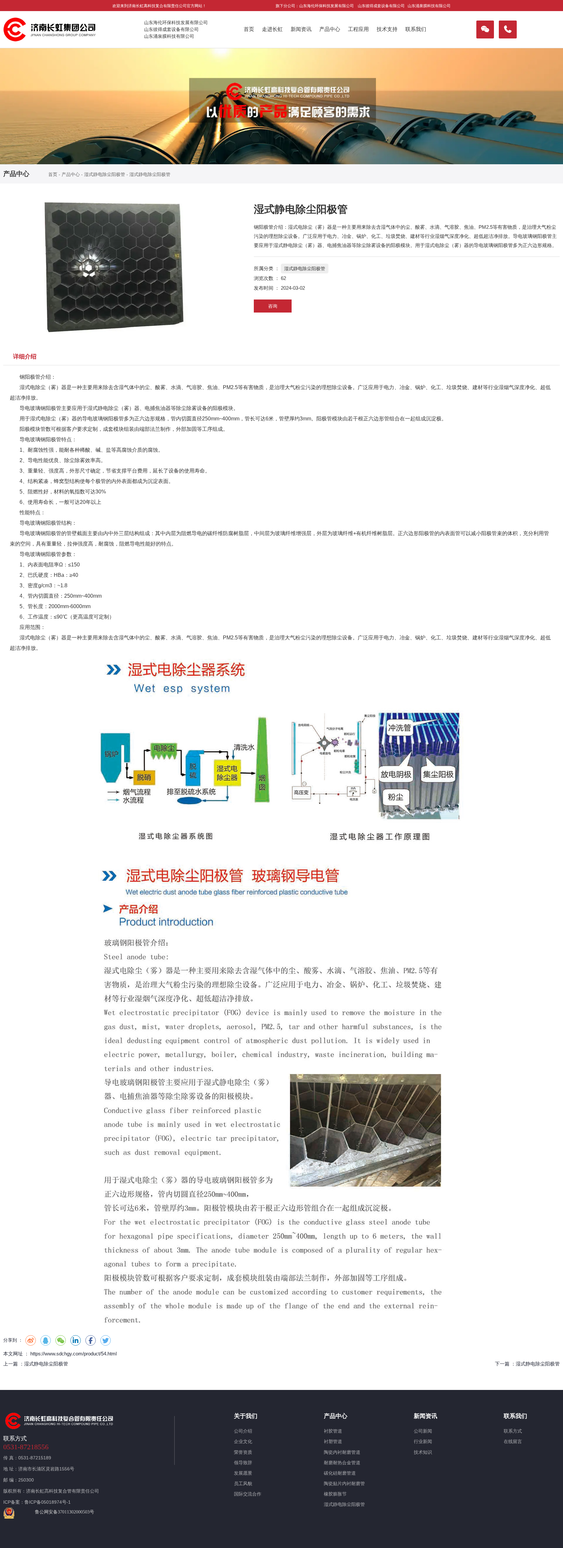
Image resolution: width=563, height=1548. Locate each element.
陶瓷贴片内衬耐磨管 (344, 1483)
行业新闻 (423, 1441)
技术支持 (387, 29)
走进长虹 (272, 29)
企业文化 (243, 1441)
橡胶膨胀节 (335, 1494)
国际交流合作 (247, 1494)
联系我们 (415, 29)
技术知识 (423, 1452)
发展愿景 (243, 1473)
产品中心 (329, 29)
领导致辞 (243, 1462)
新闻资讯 (301, 29)
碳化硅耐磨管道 (340, 1473)
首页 (249, 29)
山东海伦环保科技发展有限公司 (326, 6)
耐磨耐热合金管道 (342, 1462)
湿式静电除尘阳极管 (104, 174)
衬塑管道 (333, 1441)
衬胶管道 (333, 1431)
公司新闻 (423, 1431)
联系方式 (513, 1431)
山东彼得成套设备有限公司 (381, 6)
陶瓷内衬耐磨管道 (342, 1452)
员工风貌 (243, 1483)
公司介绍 (243, 1431)
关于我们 (245, 1416)
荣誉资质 (243, 1452)
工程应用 (358, 29)
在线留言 (513, 1441)
